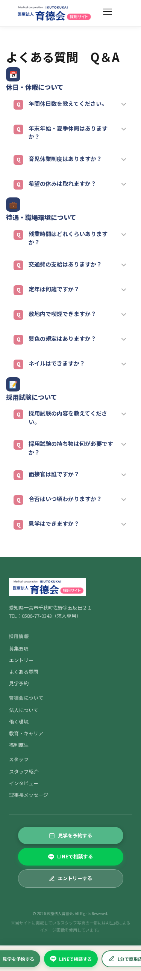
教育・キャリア (26, 733)
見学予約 (19, 683)
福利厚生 (19, 744)
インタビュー (23, 783)
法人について (23, 710)
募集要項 (19, 648)
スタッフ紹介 (23, 771)
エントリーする (75, 878)
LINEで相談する (75, 959)
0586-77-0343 (37, 615)
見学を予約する (75, 835)
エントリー (21, 660)
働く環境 (19, 721)
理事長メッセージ (28, 794)
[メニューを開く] (107, 13)
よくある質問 (23, 671)
